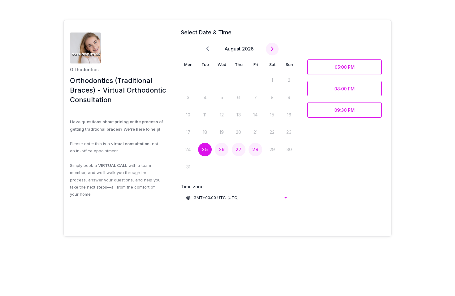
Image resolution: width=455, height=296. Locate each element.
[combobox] (236, 197)
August (232, 49)
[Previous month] (207, 49)
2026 (248, 49)
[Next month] (272, 49)
